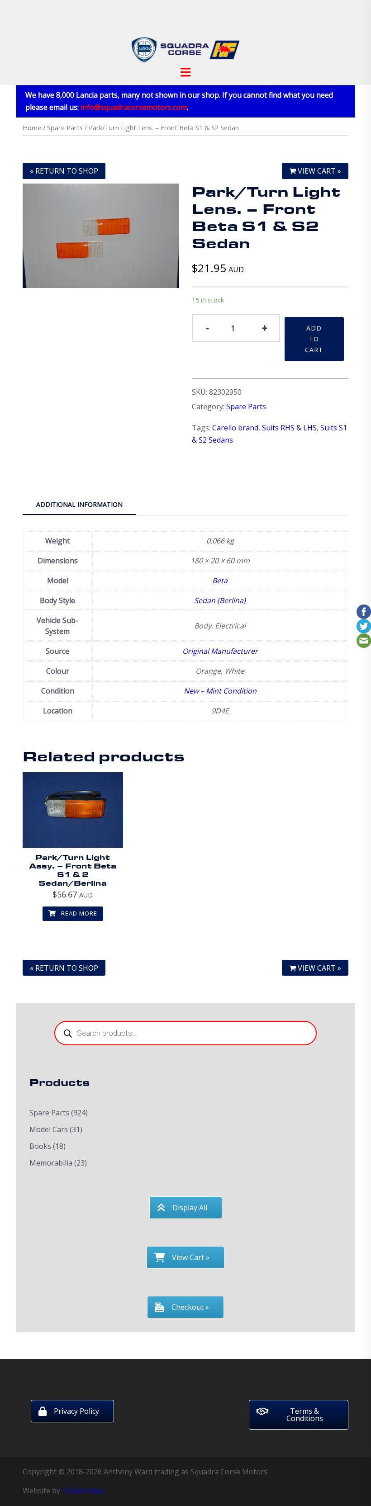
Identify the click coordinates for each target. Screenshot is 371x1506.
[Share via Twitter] (364, 625)
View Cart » (318, 171)
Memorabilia (50, 1163)
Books (40, 1146)
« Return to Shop (64, 171)
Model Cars (48, 1129)
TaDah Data (82, 1491)
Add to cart (314, 339)
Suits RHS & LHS (289, 428)
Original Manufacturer (220, 651)
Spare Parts (65, 127)
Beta (220, 580)
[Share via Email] (364, 640)
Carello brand (235, 428)
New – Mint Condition (220, 691)
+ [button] (264, 327)
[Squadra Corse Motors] (185, 35)
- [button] (207, 327)
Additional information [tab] (79, 504)
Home (32, 127)
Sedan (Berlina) (220, 600)
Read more (78, 913)
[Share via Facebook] (364, 611)
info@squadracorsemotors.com (134, 107)
